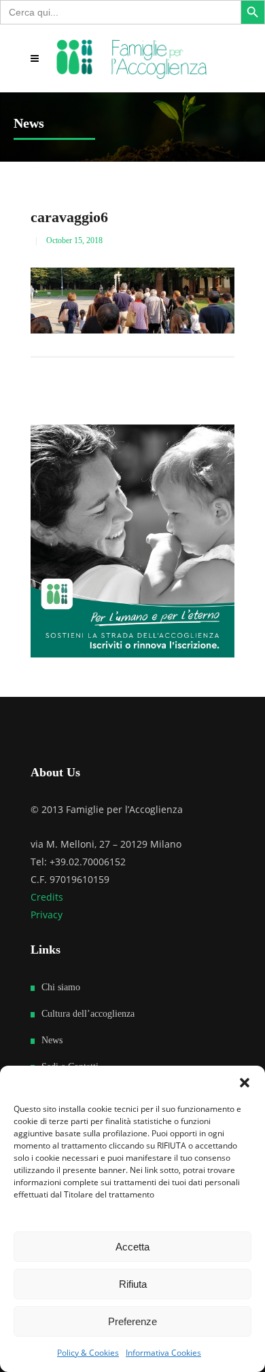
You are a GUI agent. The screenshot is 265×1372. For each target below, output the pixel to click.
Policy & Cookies (88, 1352)
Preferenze (132, 1321)
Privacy (47, 914)
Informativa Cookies (163, 1352)
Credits (47, 896)
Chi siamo (60, 987)
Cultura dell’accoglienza (88, 1014)
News (52, 1040)
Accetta (132, 1246)
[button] (244, 1082)
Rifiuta (133, 1284)
